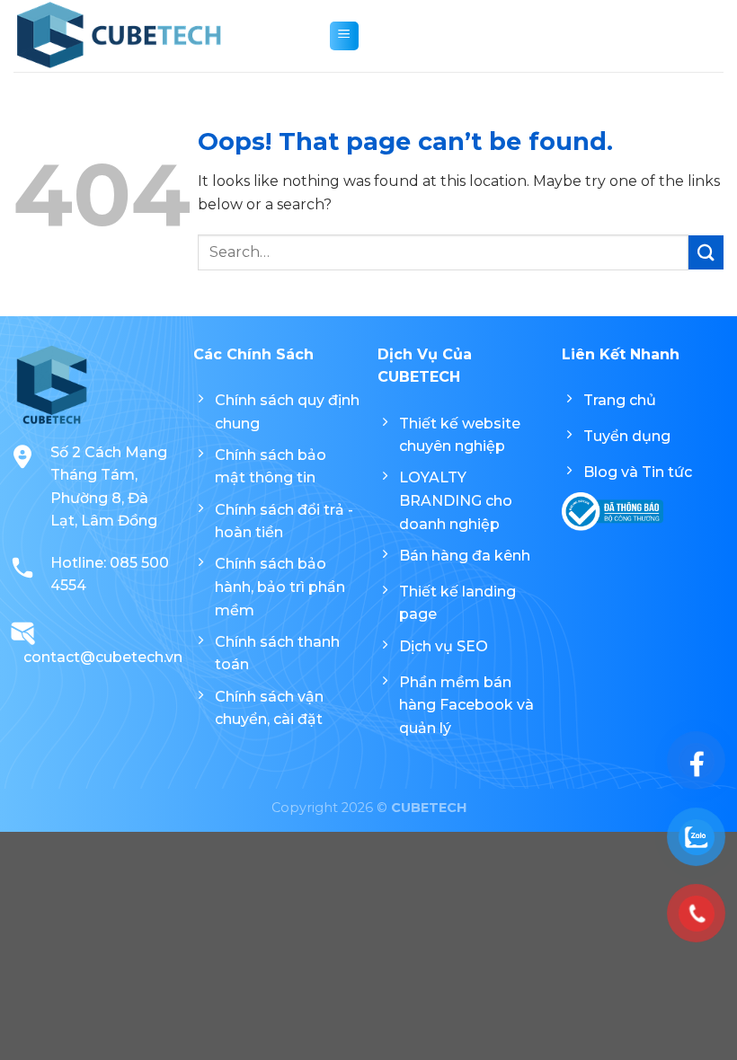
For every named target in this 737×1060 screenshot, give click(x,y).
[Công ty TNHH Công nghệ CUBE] (157, 36)
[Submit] (706, 252)
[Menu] (344, 36)
